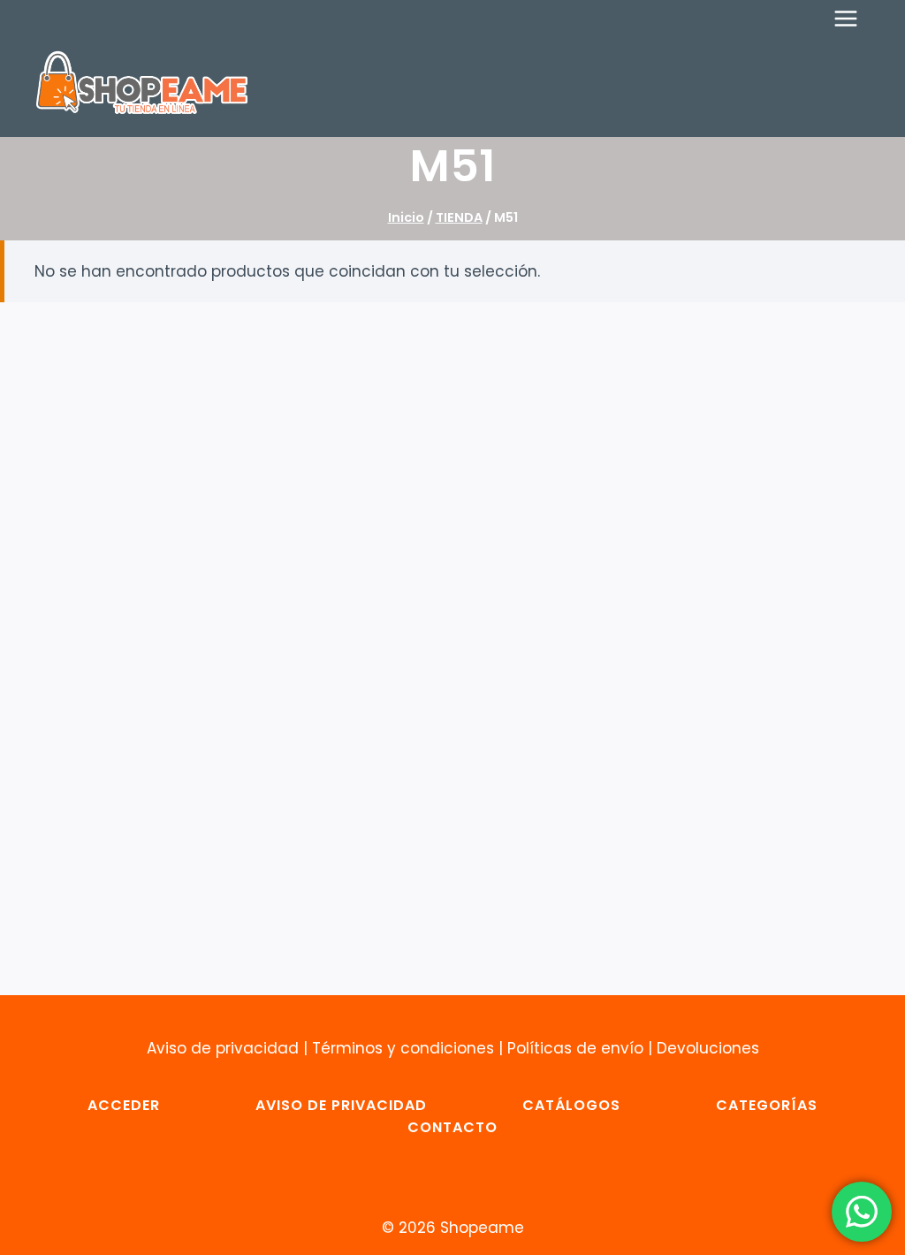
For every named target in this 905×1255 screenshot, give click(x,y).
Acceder (123, 1105)
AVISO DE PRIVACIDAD (341, 1105)
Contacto (452, 1127)
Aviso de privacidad (223, 1048)
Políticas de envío (575, 1048)
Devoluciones (708, 1048)
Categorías (767, 1105)
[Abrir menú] (854, 18)
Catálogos (571, 1105)
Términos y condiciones (403, 1048)
